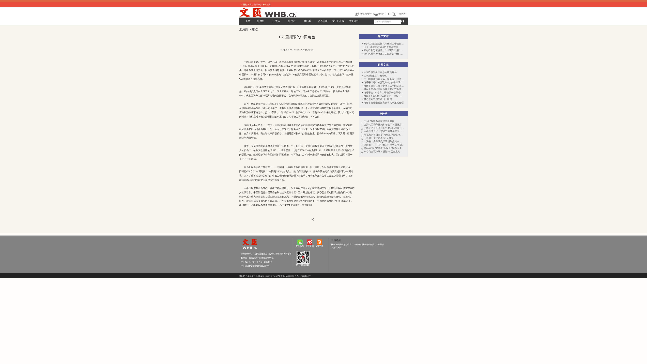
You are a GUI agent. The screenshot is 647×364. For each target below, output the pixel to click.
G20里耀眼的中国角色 (375, 75)
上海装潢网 (336, 247)
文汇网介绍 (257, 262)
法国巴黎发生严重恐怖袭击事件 (380, 72)
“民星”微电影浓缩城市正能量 (379, 121)
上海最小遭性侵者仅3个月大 (378, 138)
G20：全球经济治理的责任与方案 (381, 47)
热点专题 (323, 21)
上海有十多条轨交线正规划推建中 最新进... (384, 141)
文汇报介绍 (246, 262)
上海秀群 (380, 244)
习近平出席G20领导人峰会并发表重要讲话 (384, 82)
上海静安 (357, 244)
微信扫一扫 (384, 14)
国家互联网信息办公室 (341, 244)
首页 (247, 21)
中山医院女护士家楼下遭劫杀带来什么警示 (384, 131)
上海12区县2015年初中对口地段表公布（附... (384, 128)
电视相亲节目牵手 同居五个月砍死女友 (384, 134)
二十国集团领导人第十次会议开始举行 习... (384, 79)
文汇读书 (354, 21)
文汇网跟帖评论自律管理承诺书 (255, 266)
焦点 (255, 29)
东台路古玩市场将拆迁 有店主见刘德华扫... (384, 151)
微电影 (307, 21)
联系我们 (268, 262)
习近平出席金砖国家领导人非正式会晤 (384, 102)
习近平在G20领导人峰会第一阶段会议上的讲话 (384, 92)
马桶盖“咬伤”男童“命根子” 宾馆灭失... (384, 148)
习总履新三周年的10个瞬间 (378, 99)
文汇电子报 (338, 21)
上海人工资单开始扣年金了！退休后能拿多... (384, 124)
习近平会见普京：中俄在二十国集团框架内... (384, 86)
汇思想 (260, 21)
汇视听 (291, 21)
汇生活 (276, 21)
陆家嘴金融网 (368, 244)
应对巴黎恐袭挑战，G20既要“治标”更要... (384, 50)
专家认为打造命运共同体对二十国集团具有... (384, 43)
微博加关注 (365, 14)
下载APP (401, 14)
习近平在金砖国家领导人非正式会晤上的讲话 (384, 89)
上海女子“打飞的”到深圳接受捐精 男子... (384, 145)
